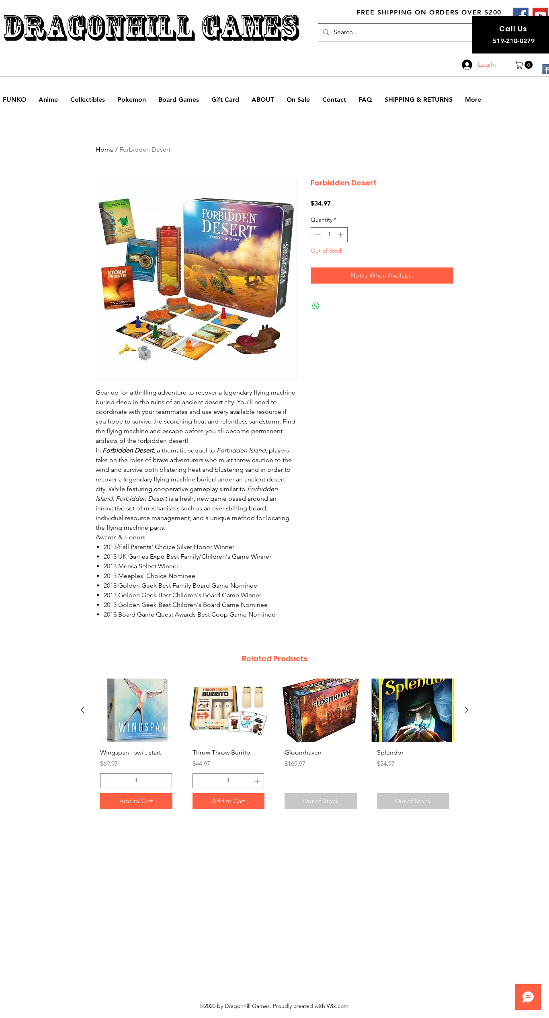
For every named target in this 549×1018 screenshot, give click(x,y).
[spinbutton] (329, 235)
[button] (525, 65)
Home (105, 149)
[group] (274, 747)
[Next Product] (466, 710)
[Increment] (341, 235)
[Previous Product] (82, 710)
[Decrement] (317, 235)
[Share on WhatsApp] (316, 306)
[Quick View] (136, 710)
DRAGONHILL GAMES (150, 27)
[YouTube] (540, 15)
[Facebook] (521, 15)
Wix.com (337, 1006)
